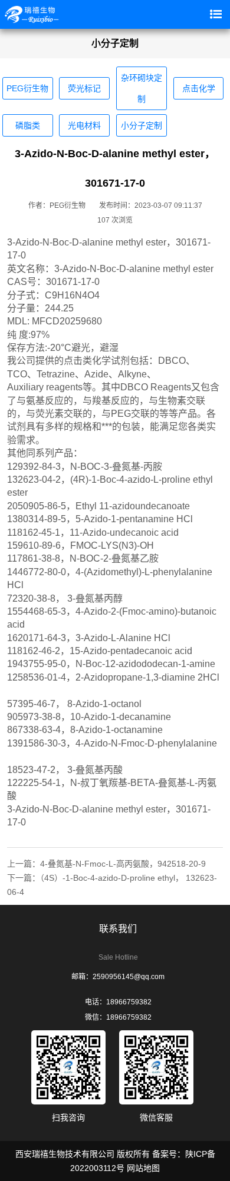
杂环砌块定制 (141, 88)
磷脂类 (27, 125)
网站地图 (143, 1168)
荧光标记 (84, 88)
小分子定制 (141, 125)
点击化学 (198, 88)
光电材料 (84, 125)
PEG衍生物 (27, 88)
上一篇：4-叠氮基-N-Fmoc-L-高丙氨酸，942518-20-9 (106, 863)
